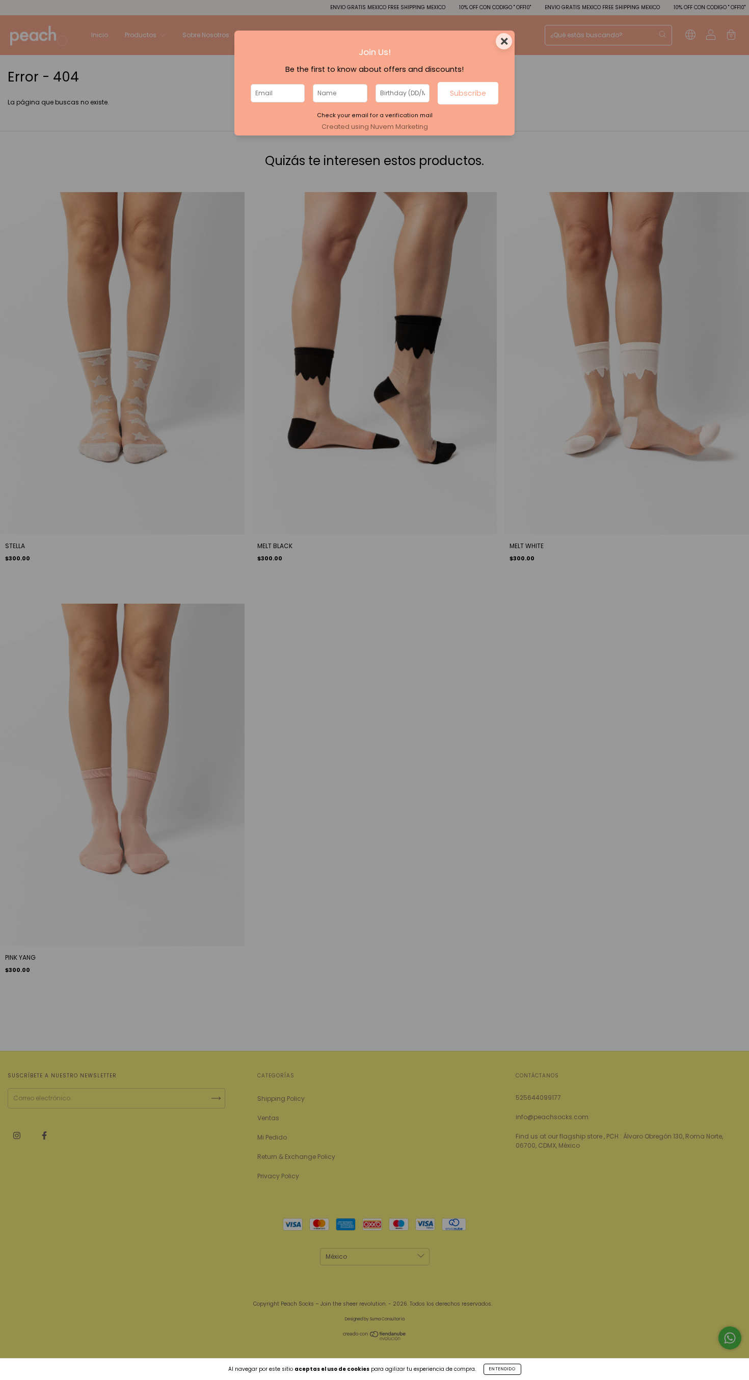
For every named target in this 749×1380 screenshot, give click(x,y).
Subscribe (468, 93)
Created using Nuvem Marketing (375, 126)
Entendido (502, 1369)
